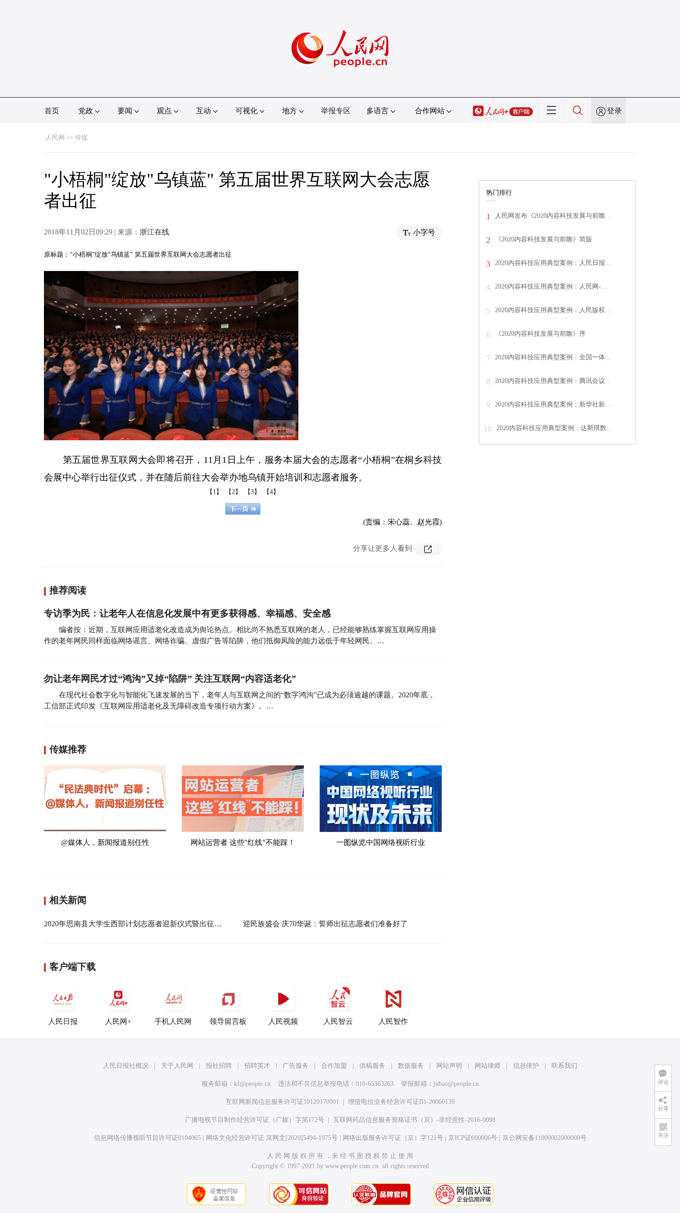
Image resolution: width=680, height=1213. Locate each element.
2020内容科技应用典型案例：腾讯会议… (553, 380)
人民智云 (338, 1021)
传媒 (81, 137)
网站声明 (449, 1065)
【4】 (271, 491)
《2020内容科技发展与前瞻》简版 (543, 239)
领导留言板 (228, 1021)
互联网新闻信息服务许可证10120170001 (282, 1101)
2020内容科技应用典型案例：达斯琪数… (554, 428)
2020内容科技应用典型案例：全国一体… (553, 357)
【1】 (214, 491)
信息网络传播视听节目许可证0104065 (147, 1137)
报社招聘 (219, 1065)
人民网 (55, 137)
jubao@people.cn (456, 1083)
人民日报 (63, 1021)
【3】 (252, 491)
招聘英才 (257, 1065)
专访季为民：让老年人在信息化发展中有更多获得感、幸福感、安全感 (187, 613)
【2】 (233, 491)
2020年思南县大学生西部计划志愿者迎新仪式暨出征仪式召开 (144, 924)
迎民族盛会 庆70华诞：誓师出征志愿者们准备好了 (325, 924)
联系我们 (564, 1065)
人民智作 (393, 1021)
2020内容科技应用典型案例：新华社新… (553, 404)
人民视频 (283, 1021)
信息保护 (526, 1065)
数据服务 (411, 1065)
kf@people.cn (252, 1083)
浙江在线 (154, 232)
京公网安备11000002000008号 (544, 1137)
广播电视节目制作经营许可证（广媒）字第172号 (254, 1119)
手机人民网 (173, 1021)
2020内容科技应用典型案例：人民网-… (551, 286)
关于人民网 (177, 1065)
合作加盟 (334, 1065)
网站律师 (488, 1065)
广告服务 (296, 1065)
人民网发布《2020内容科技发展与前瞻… (553, 215)
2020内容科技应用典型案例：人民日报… (553, 262)
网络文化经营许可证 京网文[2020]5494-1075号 (272, 1137)
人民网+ (118, 1021)
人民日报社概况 (125, 1065)
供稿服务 (372, 1065)
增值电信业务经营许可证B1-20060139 (401, 1101)
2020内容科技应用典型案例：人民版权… (553, 310)
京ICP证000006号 (472, 1137)
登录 (614, 111)
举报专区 (336, 111)
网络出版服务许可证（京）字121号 (393, 1137)
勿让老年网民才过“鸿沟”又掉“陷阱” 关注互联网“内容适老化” (170, 678)
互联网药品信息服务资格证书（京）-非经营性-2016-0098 (414, 1119)
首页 (51, 111)
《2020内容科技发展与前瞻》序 (540, 333)
